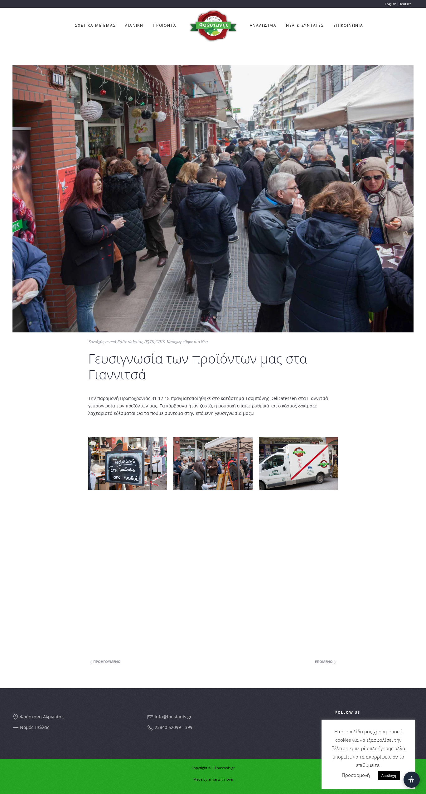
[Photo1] (127, 463)
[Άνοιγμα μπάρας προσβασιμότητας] (412, 780)
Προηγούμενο (106, 661)
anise (212, 779)
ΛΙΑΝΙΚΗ (134, 25)
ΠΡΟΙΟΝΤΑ (164, 25)
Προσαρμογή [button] (356, 775)
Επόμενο (324, 661)
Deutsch (405, 4)
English (390, 4)
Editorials (126, 342)
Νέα (204, 342)
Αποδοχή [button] (388, 775)
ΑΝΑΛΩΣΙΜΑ (263, 25)
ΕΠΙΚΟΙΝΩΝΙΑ (348, 25)
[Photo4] (212, 463)
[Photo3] (298, 463)
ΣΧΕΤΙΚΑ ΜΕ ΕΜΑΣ (95, 25)
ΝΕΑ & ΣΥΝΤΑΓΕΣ (305, 25)
